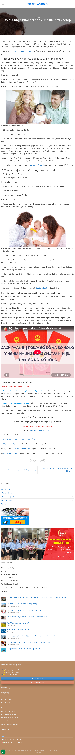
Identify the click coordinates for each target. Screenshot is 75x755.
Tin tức (37, 17)
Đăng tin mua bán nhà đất (9, 724)
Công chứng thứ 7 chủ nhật (22, 51)
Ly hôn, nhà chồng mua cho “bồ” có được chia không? (25, 610)
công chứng (49, 750)
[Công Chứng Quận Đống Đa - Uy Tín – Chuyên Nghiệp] (37, 4)
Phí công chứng (38, 682)
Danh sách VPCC (6, 699)
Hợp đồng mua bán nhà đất (10, 718)
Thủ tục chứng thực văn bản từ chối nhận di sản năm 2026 (27, 617)
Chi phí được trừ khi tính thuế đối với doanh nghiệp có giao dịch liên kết (31, 636)
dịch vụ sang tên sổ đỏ (36, 165)
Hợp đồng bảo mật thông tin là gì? (18, 629)
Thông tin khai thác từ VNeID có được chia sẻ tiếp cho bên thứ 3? (29, 642)
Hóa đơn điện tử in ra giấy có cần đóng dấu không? (20, 470)
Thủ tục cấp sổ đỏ (7, 493)
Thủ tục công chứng (8, 497)
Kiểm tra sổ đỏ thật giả (8, 714)
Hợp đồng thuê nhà (10, 453)
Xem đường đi (38, 678)
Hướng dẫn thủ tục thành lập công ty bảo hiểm (20, 439)
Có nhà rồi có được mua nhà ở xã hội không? (22, 604)
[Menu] (2, 3)
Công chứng (5, 489)
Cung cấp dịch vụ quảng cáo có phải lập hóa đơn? (24, 649)
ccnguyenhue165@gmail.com (40, 430)
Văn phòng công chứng (8, 708)
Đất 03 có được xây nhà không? (18, 623)
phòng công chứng (59, 750)
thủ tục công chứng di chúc (21, 449)
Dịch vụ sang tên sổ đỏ (8, 711)
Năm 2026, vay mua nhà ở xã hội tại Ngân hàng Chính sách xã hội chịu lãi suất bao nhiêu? (37, 597)
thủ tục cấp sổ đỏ (42, 288)
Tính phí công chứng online (9, 721)
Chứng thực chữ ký (10, 444)
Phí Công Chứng (6, 500)
